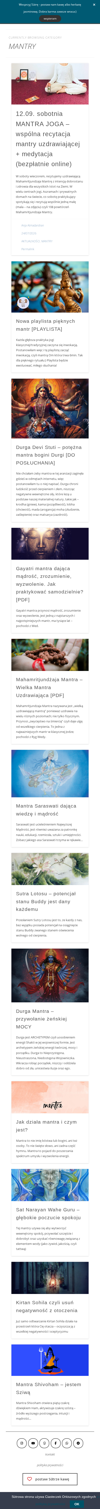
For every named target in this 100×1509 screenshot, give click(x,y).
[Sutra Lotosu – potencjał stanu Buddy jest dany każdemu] (50, 869)
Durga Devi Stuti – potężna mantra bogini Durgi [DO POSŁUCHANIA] (49, 455)
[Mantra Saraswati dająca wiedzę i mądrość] (50, 773)
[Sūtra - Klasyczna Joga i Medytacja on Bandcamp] (78, 1443)
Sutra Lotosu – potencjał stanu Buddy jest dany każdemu (46, 901)
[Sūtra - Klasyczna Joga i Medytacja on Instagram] (22, 1443)
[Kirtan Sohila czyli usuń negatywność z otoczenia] (50, 1278)
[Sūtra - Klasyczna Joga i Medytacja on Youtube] (33, 1443)
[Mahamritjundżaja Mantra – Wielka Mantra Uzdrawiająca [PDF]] (50, 655)
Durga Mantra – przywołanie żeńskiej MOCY (41, 1018)
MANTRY (47, 241)
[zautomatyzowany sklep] (44, 1443)
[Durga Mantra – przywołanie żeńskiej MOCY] (50, 976)
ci (62, 1465)
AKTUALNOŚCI (30, 241)
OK (76, 1504)
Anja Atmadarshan (32, 225)
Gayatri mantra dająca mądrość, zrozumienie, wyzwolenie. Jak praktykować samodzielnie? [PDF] (49, 584)
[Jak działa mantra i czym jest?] (50, 1097)
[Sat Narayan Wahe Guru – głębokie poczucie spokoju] (50, 1185)
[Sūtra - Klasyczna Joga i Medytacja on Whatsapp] (67, 1443)
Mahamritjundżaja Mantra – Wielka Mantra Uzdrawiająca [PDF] (49, 687)
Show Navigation (77, 41)
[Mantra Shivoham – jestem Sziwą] (50, 1360)
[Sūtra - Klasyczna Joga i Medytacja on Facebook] (56, 1443)
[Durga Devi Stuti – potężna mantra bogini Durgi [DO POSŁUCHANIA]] (50, 409)
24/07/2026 (28, 233)
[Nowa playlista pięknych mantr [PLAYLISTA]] (50, 287)
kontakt (50, 1454)
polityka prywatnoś (49, 1465)
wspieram (50, 18)
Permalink (27, 249)
